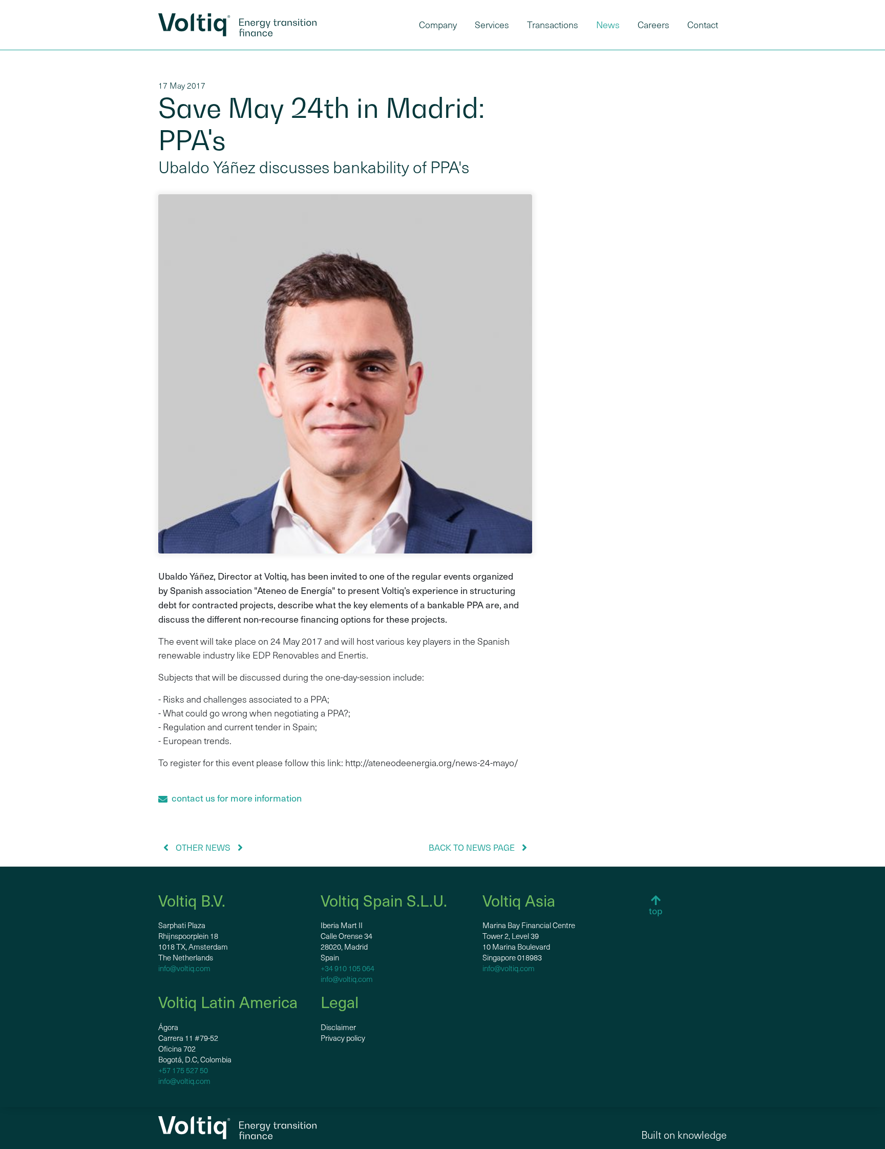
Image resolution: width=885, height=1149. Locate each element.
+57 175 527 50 (183, 1070)
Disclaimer (338, 1027)
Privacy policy (343, 1038)
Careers (653, 24)
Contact (702, 24)
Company (438, 24)
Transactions (552, 24)
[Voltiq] (237, 25)
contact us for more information (234, 797)
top (655, 910)
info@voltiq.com (184, 968)
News (608, 24)
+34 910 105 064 (347, 968)
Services (492, 24)
